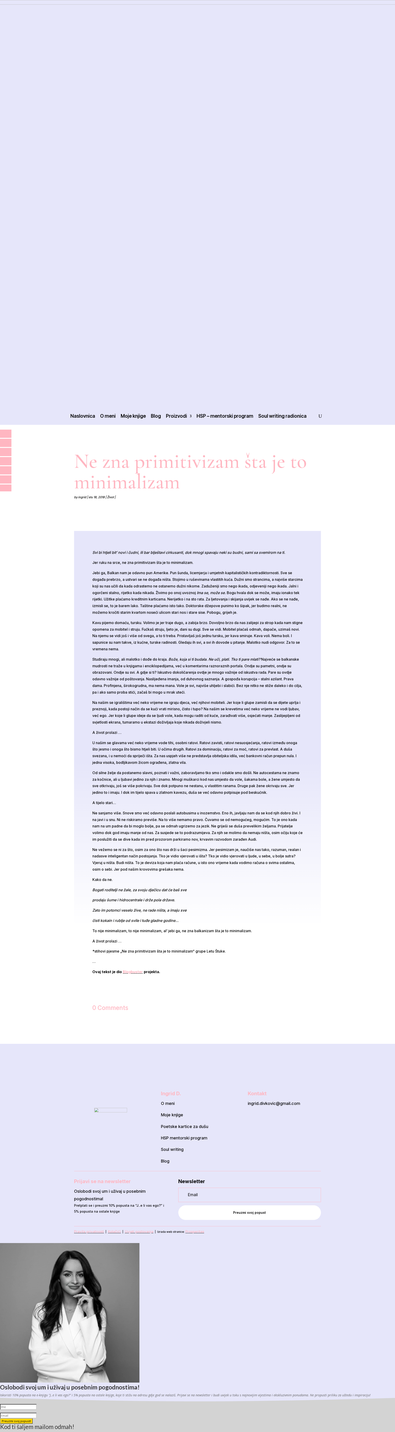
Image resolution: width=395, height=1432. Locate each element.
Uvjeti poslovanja (139, 1231)
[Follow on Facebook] (251, 1119)
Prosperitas (194, 1231)
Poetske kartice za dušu (184, 1126)
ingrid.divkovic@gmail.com (274, 1103)
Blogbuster (133, 971)
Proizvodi (176, 416)
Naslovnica (82, 416)
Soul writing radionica (282, 416)
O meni (108, 416)
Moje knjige (133, 416)
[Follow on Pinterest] (275, 1119)
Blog (156, 416)
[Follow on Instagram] (263, 1119)
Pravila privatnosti (89, 1231)
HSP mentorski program (184, 1138)
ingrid (82, 497)
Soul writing (172, 1149)
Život (110, 497)
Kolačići (114, 1231)
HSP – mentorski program (225, 416)
